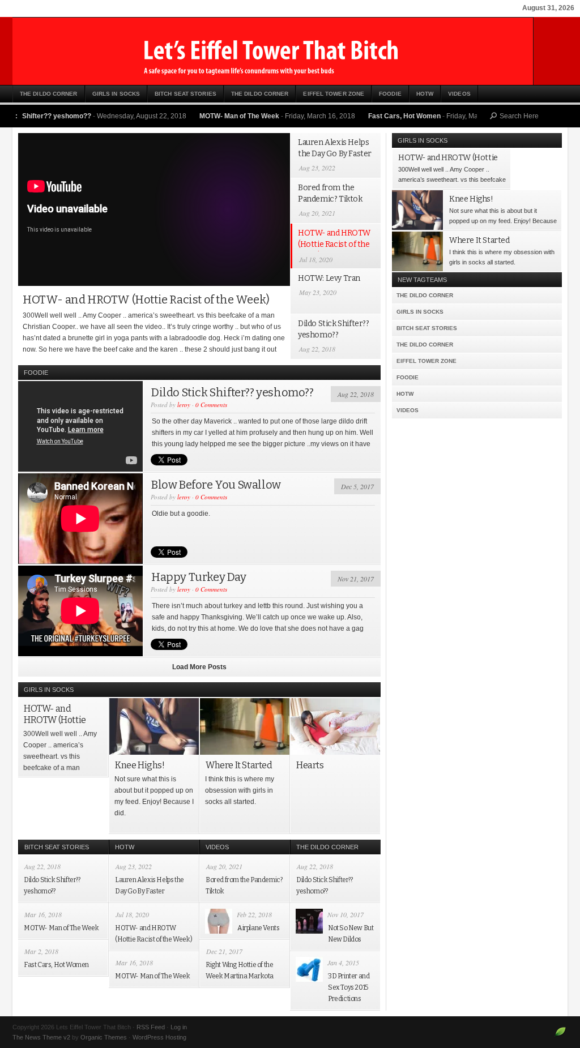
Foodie (390, 94)
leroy (183, 404)
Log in (178, 1027)
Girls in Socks (116, 94)
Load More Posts (199, 667)
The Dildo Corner (49, 94)
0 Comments (211, 404)
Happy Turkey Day (198, 577)
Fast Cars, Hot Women (376, 116)
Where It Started (239, 765)
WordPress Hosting (159, 1037)
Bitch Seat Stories (185, 94)
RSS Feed (151, 1027)
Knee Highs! (140, 765)
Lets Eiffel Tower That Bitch (290, 51)
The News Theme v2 (41, 1037)
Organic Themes (103, 1037)
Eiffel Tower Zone (333, 94)
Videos (459, 94)
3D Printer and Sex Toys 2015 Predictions (348, 987)
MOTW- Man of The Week (211, 116)
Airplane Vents (258, 928)
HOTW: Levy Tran (329, 278)
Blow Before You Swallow (216, 484)
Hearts (310, 765)
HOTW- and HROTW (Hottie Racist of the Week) (146, 299)
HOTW (424, 94)
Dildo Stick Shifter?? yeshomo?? (232, 392)
